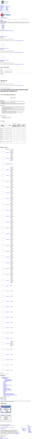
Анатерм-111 (7, 327)
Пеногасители (5, 385)
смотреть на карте (7, 424)
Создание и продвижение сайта (4, 427)
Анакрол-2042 (8, 239)
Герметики (4, 378)
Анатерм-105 (7, 301)
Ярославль (7, 10)
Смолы (4, 395)
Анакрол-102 (7, 175)
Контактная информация (30, 432)
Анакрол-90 (7, 280)
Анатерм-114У (8, 343)
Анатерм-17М (7, 359)
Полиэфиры (5, 390)
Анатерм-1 (7, 285)
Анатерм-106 (7, 306)
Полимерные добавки (6, 388)
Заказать (2, 20)
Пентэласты (5, 386)
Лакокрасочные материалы (5, 377)
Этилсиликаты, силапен (6, 396)
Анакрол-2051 (8, 245)
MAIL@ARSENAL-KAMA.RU (19, 40)
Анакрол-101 (7, 169)
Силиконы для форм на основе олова (8, 393)
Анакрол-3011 (8, 268)
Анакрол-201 (7, 198)
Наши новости (29, 427)
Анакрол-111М (8, 192)
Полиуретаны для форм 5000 (7, 389)
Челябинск (7, 9)
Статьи (3, 27)
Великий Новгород (3, 6)
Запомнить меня (3, 436)
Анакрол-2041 (8, 233)
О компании (3, 25)
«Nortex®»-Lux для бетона (3, 36)
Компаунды (5, 383)
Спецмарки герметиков (8, 380)
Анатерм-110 (7, 322)
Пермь (1, 4)
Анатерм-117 (7, 354)
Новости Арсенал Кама (3, 399)
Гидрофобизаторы (5, 381)
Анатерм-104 (7, 296)
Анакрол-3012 (8, 274)
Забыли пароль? (2, 438)
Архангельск (2, 5)
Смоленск (7, 7)
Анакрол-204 (7, 227)
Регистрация (6, 438)
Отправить (2, 73)
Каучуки (4, 382)
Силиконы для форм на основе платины (8, 394)
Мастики (4, 384)
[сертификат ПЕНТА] (5, 421)
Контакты (3, 28)
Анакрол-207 (7, 262)
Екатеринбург (2, 7)
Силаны (4, 392)
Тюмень (7, 8)
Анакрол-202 (7, 204)
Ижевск (1, 8)
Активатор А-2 (8, 158)
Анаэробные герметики (8, 379)
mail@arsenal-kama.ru (3, 21)
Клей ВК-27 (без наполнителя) (4, 48)
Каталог (3, 26)
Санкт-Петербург (8, 6)
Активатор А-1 (8, 152)
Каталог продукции (29, 430)
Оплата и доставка (29, 429)
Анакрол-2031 (8, 210)
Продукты (4, 391)
